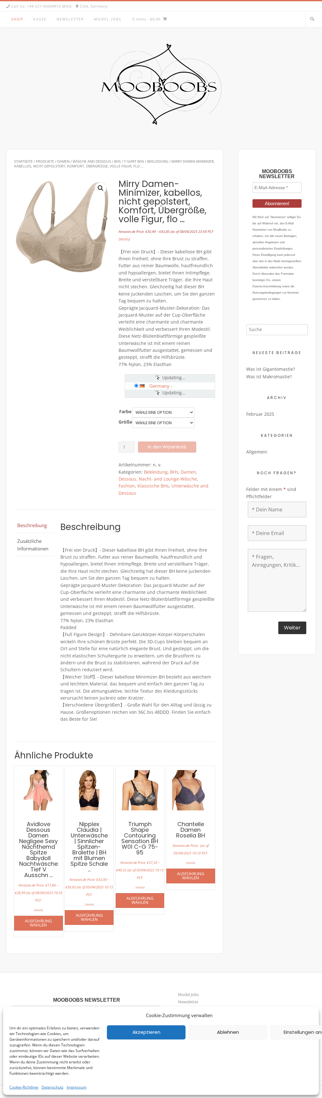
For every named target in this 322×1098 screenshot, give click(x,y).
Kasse (40, 19)
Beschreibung (32, 525)
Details (124, 239)
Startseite (23, 161)
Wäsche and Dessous (92, 161)
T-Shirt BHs (134, 161)
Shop (17, 19)
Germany (159, 386)
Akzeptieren (146, 1032)
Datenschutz (53, 1087)
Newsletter (70, 19)
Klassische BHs (153, 486)
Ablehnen (228, 1032)
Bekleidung (157, 161)
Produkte (45, 161)
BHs (117, 161)
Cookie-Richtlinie (23, 1087)
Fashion (127, 486)
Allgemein (256, 452)
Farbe (125, 411)
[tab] (34, 525)
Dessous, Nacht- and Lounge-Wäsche (158, 479)
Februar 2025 (260, 414)
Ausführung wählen (38, 923)
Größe (125, 422)
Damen (63, 161)
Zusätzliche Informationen (32, 545)
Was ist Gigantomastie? (270, 369)
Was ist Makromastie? (269, 377)
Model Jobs (107, 19)
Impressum (76, 1087)
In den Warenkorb (167, 447)
